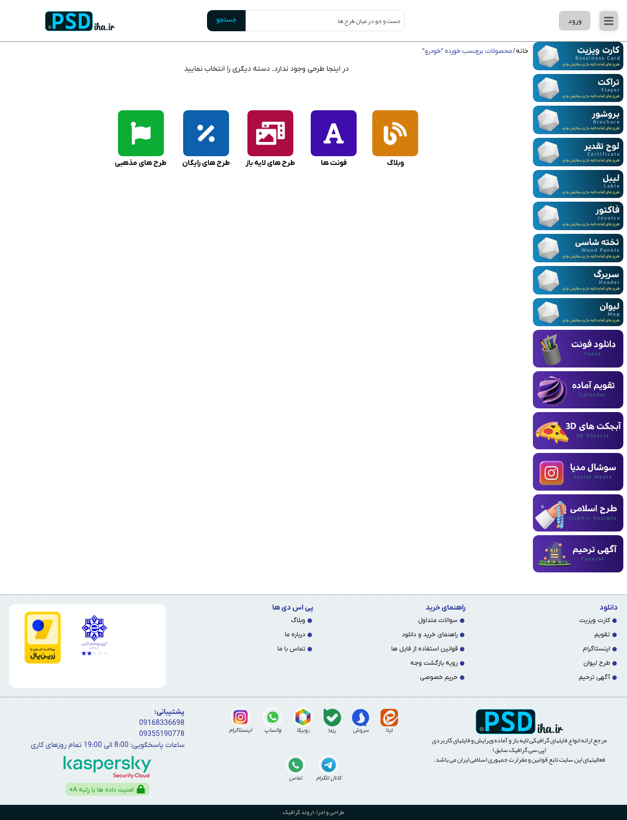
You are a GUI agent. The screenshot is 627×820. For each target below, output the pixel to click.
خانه (522, 51)
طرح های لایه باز (270, 163)
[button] (608, 21)
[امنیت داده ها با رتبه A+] (141, 789)
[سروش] (360, 717)
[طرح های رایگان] (206, 133)
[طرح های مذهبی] (141, 133)
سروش (361, 730)
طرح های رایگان (206, 163)
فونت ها (334, 163)
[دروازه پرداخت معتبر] (39, 637)
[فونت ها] (334, 133)
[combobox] (325, 20)
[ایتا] (389, 717)
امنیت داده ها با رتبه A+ (101, 790)
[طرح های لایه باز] (270, 133)
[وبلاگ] (395, 133)
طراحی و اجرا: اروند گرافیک (313, 812)
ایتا (389, 730)
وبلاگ (395, 163)
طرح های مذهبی (141, 163)
